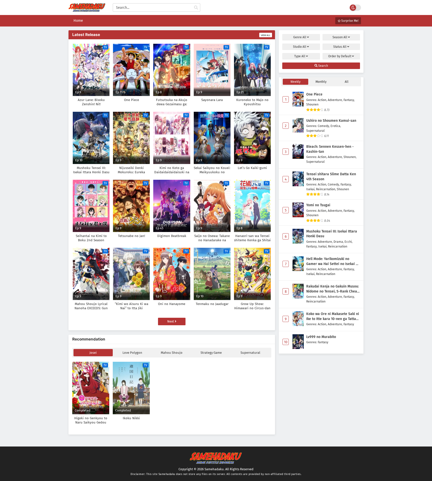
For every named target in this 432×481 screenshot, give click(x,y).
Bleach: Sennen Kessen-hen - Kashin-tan (330, 149)
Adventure (335, 100)
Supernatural (250, 352)
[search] (196, 7)
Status (339, 46)
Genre (299, 37)
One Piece (314, 94)
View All (265, 35)
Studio (299, 46)
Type (299, 56)
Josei (93, 352)
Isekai (310, 189)
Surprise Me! (349, 20)
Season (339, 37)
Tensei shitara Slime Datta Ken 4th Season (331, 176)
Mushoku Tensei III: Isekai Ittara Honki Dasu (331, 233)
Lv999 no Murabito (321, 337)
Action (322, 100)
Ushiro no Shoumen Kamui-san (331, 120)
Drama (338, 242)
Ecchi (348, 242)
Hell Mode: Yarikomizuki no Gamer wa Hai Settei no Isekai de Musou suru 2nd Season (333, 261)
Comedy (323, 126)
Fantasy (349, 100)
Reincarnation (325, 189)
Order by (339, 56)
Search (323, 66)
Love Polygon (132, 352)
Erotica (335, 126)
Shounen (312, 104)
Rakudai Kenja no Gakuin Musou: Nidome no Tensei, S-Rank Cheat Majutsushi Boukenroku (332, 289)
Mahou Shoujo (171, 352)
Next (171, 321)
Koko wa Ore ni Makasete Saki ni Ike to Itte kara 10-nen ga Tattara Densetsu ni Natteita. (333, 316)
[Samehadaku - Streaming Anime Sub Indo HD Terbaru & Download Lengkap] (86, 9)
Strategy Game (211, 352)
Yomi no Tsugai (318, 205)
